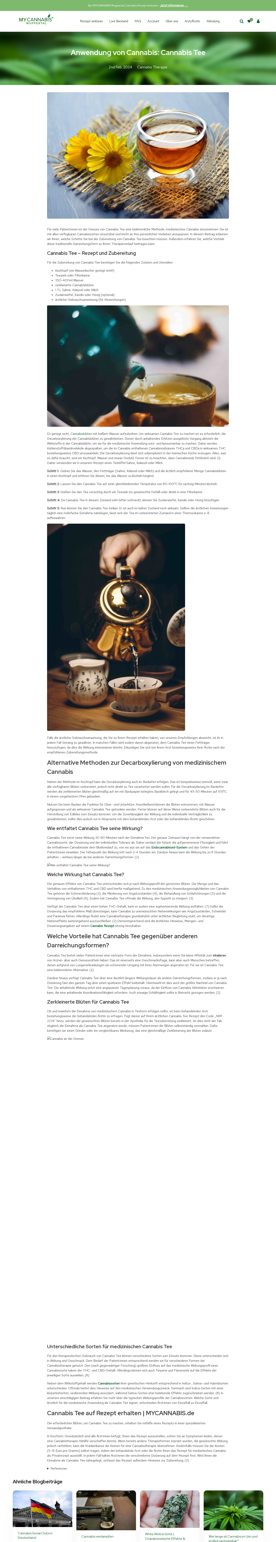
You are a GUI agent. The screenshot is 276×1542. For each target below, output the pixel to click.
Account (153, 21)
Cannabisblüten (81, 434)
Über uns (172, 21)
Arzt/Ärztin (192, 21)
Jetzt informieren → (174, 5)
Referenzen (59, 1468)
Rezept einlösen (91, 21)
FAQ (138, 21)
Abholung (213, 21)
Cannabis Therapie (152, 67)
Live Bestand (118, 21)
